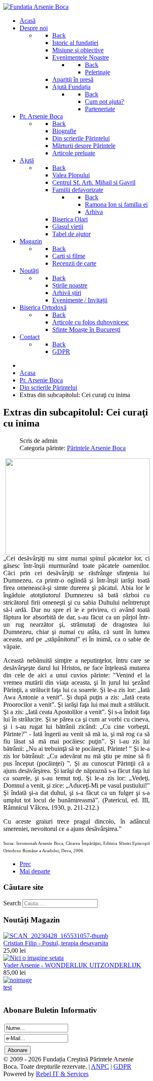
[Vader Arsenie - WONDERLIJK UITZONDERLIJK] (33, 957)
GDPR (122, 1066)
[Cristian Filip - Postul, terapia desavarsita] (55, 935)
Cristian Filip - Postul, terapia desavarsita (55, 943)
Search (12, 903)
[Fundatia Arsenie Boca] (36, 6)
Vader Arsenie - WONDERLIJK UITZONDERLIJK (72, 965)
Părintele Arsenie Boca (96, 447)
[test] (17, 979)
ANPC (100, 1066)
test (7, 987)
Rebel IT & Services (62, 1073)
